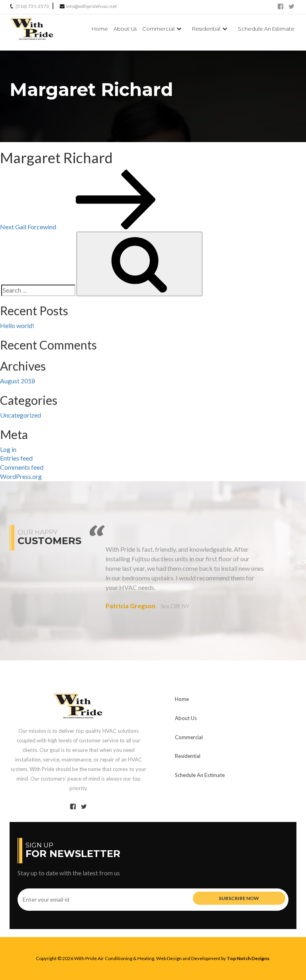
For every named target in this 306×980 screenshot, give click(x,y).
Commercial (158, 28)
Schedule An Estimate (266, 28)
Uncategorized (20, 415)
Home (100, 28)
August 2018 (17, 381)
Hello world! (17, 325)
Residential (206, 28)
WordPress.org (21, 476)
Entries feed (16, 458)
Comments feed (21, 467)
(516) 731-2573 (32, 6)
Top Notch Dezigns (248, 958)
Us (125, 28)
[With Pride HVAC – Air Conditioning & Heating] (78, 705)
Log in (8, 449)
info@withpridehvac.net (91, 6)
